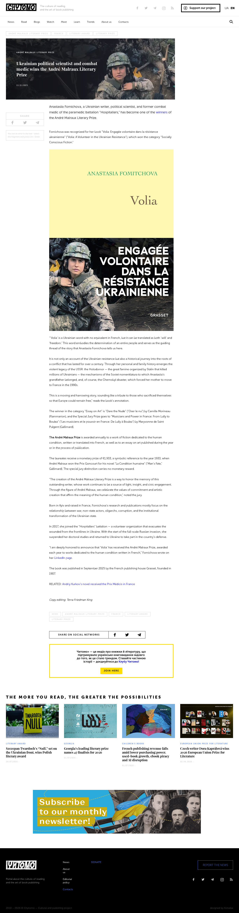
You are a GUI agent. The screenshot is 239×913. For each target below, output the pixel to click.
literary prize (105, 33)
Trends (90, 21)
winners (161, 112)
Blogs (37, 21)
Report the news (215, 865)
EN (233, 8)
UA (227, 8)
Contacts (123, 21)
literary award (79, 33)
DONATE (96, 862)
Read (24, 21)
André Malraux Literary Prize (28, 33)
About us (106, 21)
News (11, 21)
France (59, 33)
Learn (77, 21)
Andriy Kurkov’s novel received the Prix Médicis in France (98, 584)
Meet (64, 21)
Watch (50, 21)
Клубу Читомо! (129, 661)
